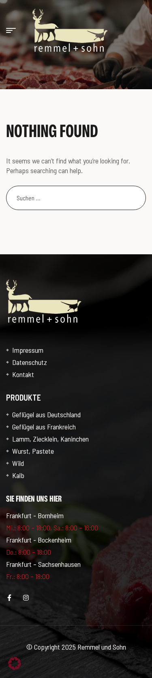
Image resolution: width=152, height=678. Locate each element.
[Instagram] (26, 597)
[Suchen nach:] (76, 197)
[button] (14, 663)
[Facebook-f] (9, 597)
